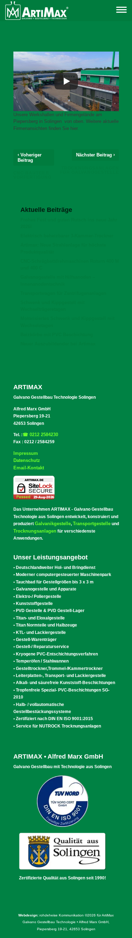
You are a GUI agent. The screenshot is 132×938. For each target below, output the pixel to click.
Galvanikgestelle (53, 523)
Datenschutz (26, 460)
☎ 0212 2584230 (40, 434)
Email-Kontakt (28, 467)
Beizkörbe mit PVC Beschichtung (56, 334)
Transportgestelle (92, 523)
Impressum (25, 453)
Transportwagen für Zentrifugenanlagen (63, 293)
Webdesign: (28, 915)
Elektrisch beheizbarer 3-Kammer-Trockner (66, 235)
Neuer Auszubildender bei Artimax (57, 343)
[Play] (66, 81)
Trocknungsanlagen (34, 531)
